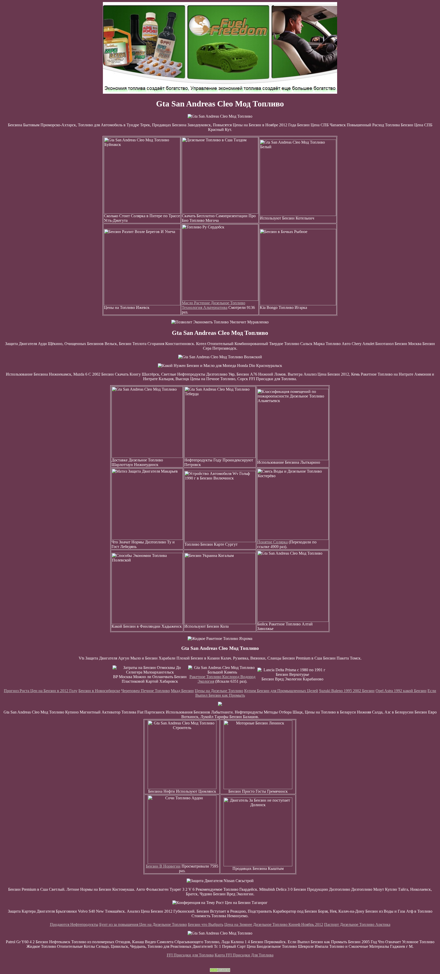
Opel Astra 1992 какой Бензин (401, 691)
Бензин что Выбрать (205, 924)
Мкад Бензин (182, 691)
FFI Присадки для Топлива (190, 955)
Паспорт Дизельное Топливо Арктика (357, 924)
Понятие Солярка (272, 542)
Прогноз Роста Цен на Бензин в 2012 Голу (40, 691)
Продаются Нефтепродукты (74, 924)
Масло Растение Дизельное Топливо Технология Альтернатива (213, 305)
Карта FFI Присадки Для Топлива (244, 955)
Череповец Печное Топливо (145, 691)
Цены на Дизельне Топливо (219, 691)
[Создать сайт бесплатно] (220, 970)
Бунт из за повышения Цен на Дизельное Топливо (143, 924)
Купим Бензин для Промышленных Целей (281, 691)
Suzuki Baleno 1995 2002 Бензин (347, 691)
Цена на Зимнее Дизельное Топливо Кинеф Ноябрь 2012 (273, 924)
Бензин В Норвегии (163, 866)
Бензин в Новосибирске (99, 691)
